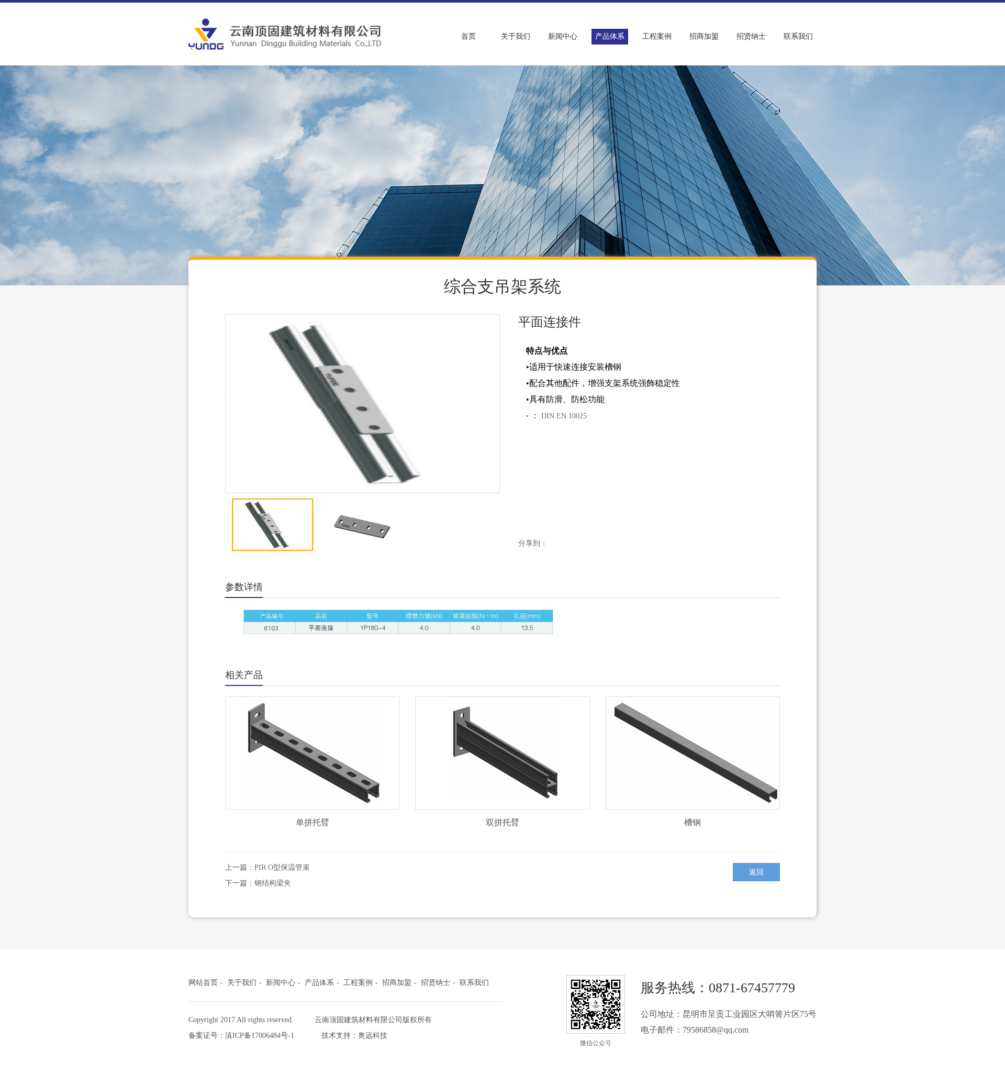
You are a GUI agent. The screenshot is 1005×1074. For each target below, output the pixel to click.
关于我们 (515, 36)
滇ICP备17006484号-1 (259, 1035)
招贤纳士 (751, 36)
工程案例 (657, 36)
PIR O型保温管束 (282, 867)
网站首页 (203, 983)
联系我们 (798, 36)
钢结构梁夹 (272, 883)
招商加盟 (704, 36)
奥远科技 (372, 1035)
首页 (468, 36)
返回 (756, 872)
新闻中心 (562, 36)
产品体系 (609, 36)
